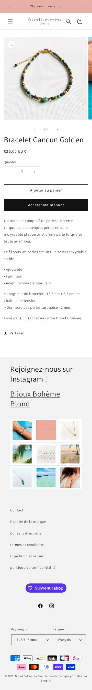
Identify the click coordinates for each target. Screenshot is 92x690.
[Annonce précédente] (9, 6)
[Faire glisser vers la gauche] (34, 129)
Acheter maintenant (46, 204)
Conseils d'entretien (27, 533)
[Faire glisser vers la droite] (57, 129)
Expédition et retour (27, 556)
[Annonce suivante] (82, 6)
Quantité (10, 162)
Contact (16, 510)
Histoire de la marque (28, 521)
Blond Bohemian (26, 676)
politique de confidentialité (33, 567)
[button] (10, 21)
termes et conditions (27, 544)
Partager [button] (17, 333)
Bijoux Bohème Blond (35, 399)
